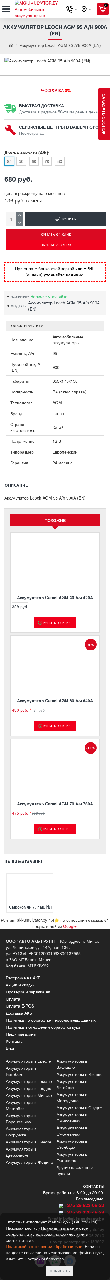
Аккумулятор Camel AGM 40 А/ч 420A (55, 597)
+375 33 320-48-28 (84, 1212)
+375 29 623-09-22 (84, 1205)
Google (70, 926)
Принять (61, 1270)
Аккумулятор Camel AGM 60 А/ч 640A (55, 700)
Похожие (55, 520)
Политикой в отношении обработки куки (44, 1246)
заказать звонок (104, 114)
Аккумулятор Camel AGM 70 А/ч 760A (55, 803)
